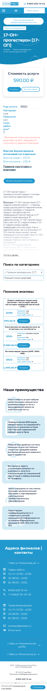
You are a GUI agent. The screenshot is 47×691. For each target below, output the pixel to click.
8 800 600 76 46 (17, 590)
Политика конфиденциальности (23, 674)
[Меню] (3, 10)
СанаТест (27, 672)
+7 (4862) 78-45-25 (19, 594)
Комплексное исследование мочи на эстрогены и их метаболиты (22, 328)
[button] (23, 321)
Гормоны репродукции (22, 49)
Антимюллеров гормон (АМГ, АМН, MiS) (22, 352)
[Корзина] (16, 10)
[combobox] (23, 272)
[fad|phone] (25, 4)
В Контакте (14, 630)
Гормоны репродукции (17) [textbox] (20, 272)
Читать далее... (11, 255)
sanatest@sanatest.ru (19, 626)
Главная (6, 49)
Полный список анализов (17, 278)
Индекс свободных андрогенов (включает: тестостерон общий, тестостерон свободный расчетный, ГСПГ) (22, 303)
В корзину (14, 89)
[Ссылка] (10, 4)
